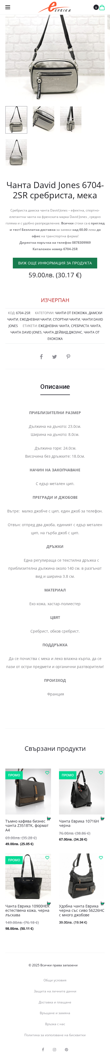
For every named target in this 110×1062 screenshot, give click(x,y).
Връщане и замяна (55, 1013)
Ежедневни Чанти (35, 319)
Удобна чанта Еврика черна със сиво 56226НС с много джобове (81, 910)
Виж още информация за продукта (55, 263)
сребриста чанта (86, 326)
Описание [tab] (55, 386)
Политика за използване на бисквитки (55, 1035)
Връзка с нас (55, 1024)
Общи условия (55, 980)
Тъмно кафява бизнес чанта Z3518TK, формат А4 (27, 826)
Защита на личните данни (55, 991)
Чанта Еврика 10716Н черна (79, 823)
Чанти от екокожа (71, 313)
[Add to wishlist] (47, 773)
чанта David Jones (26, 332)
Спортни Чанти (66, 319)
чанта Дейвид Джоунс (62, 332)
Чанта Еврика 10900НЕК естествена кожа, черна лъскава (27, 910)
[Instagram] (54, 1050)
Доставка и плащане (55, 1002)
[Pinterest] (66, 1050)
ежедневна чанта (53, 326)
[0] (102, 7)
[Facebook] (43, 1050)
